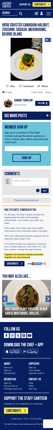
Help (31, 383)
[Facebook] (6, 335)
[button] (26, 116)
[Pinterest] (23, 335)
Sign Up (7, 370)
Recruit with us (11, 386)
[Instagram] (12, 335)
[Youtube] (29, 335)
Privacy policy (36, 418)
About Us (8, 367)
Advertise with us (37, 373)
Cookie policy (16, 418)
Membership (9, 373)
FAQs (31, 386)
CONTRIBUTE (40, 4)
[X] (18, 335)
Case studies (34, 370)
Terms (26, 418)
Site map (33, 388)
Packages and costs (13, 388)
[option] (26, 59)
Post (45, 191)
